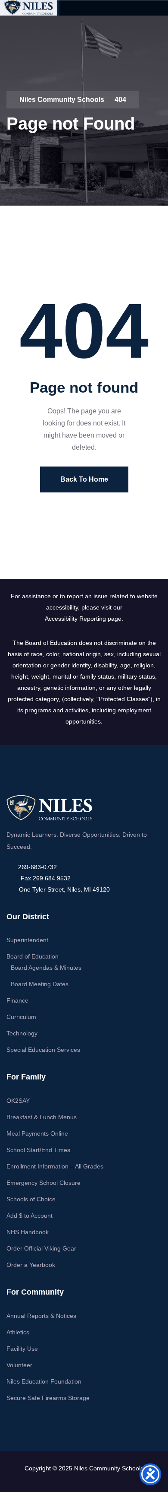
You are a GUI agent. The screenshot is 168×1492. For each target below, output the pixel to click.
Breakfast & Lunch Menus (41, 1117)
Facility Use (22, 1348)
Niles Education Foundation (43, 1381)
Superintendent (27, 939)
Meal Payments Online (37, 1133)
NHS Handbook (27, 1232)
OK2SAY (18, 1100)
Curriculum (21, 1016)
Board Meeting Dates (39, 984)
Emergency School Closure (43, 1182)
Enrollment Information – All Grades (54, 1166)
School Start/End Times (38, 1149)
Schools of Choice (31, 1199)
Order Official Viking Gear (41, 1248)
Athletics (17, 1332)
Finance (17, 1000)
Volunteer (19, 1365)
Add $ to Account (29, 1215)
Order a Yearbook (30, 1264)
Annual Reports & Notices (41, 1315)
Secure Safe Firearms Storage (48, 1397)
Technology (21, 1033)
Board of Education (32, 956)
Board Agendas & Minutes (46, 967)
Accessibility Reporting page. (84, 618)
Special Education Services (43, 1049)
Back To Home (84, 479)
